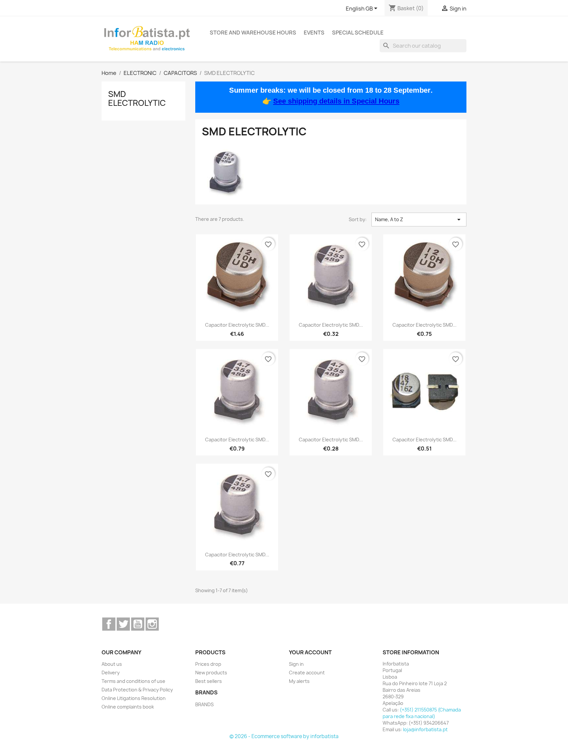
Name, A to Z (419, 219)
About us (112, 664)
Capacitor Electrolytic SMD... (237, 325)
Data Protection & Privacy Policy (137, 690)
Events (314, 32)
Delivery (111, 672)
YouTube (137, 624)
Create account (307, 672)
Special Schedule (358, 32)
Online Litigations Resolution (134, 698)
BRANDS (204, 704)
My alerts (299, 681)
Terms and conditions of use (133, 681)
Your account (310, 652)
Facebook (108, 624)
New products (211, 672)
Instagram (152, 624)
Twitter (123, 624)
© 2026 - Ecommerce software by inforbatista (284, 736)
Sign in (296, 664)
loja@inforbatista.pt (425, 729)
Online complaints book (128, 707)
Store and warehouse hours (253, 32)
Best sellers (208, 681)
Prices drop (208, 664)
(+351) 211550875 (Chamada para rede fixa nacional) (422, 713)
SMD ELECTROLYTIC (137, 98)
